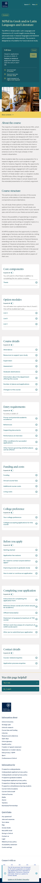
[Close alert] (35, 873)
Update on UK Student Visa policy (18, 879)
